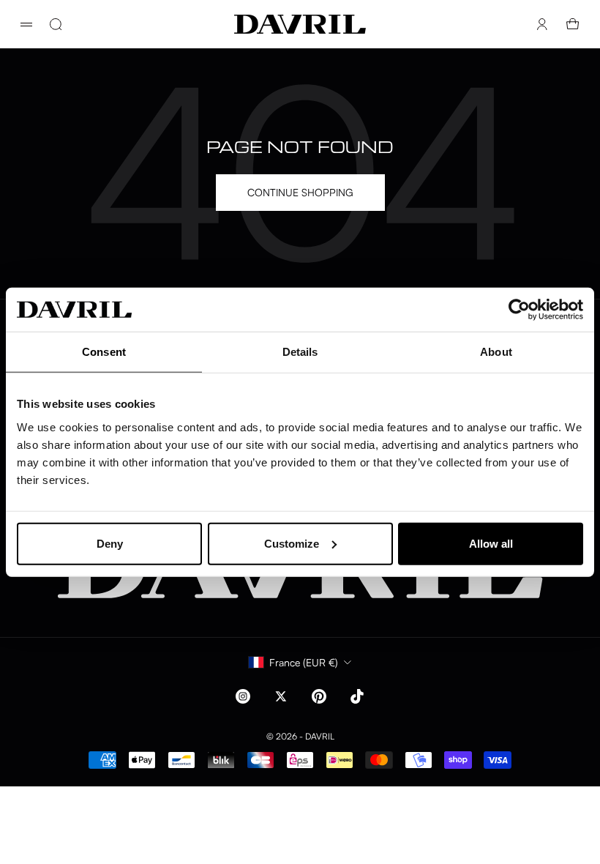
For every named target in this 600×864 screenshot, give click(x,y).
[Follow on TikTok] (357, 696)
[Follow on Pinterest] (319, 696)
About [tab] (496, 352)
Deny (110, 543)
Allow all (491, 543)
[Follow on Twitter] (281, 696)
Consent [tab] (104, 352)
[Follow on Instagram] (243, 696)
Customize (291, 543)
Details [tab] (300, 352)
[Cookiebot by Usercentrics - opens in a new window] (519, 310)
